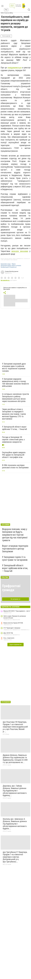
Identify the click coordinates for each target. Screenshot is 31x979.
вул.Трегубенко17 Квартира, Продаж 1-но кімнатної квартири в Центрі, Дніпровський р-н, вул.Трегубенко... (15, 857)
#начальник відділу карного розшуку (11, 265)
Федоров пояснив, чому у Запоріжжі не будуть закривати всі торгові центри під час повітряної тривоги (14, 535)
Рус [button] (6, 9)
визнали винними (19, 251)
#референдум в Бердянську (9, 267)
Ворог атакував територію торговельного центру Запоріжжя (15, 548)
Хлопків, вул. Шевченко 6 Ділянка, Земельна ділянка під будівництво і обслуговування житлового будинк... (15, 824)
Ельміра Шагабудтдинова (11, 271)
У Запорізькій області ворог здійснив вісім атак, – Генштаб (15, 568)
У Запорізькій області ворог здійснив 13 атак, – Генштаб (14, 428)
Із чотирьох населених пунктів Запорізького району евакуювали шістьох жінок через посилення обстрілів (15, 397)
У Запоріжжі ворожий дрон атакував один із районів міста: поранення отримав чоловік (14, 367)
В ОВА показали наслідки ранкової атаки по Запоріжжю (15, 466)
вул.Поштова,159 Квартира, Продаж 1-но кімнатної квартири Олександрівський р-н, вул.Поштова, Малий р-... (15, 727)
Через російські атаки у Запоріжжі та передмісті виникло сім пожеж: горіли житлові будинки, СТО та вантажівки (14, 414)
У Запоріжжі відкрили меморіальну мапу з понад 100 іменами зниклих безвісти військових (15, 382)
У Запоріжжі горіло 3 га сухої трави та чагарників (14, 558)
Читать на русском (6, 36)
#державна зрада (6, 264)
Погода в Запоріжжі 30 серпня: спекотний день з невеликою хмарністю (13, 439)
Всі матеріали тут (15, 599)
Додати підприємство (15, 644)
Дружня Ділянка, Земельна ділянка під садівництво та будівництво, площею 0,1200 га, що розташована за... (15, 759)
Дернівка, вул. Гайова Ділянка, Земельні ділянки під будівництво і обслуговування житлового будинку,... (15, 791)
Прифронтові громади (11, 588)
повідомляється (14, 67)
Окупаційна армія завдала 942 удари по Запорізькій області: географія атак (13, 454)
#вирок (14, 264)
